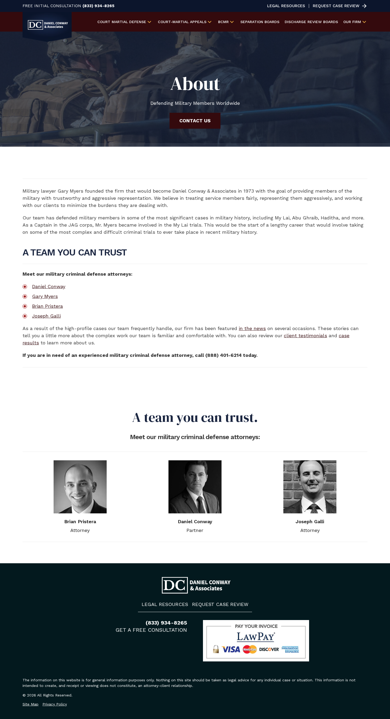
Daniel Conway (48, 286)
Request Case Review (336, 6)
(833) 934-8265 (98, 6)
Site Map (30, 704)
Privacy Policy (54, 704)
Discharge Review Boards (311, 22)
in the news (252, 328)
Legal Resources (286, 6)
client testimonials (305, 335)
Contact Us (195, 120)
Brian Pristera (47, 306)
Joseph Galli (46, 316)
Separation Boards (259, 22)
